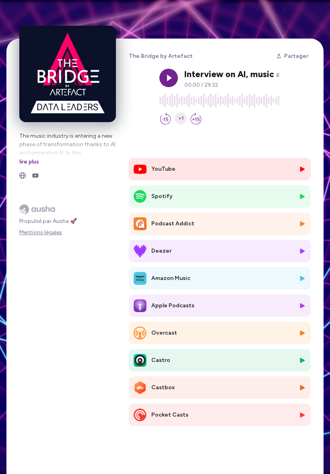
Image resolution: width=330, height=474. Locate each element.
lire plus (29, 161)
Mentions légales (40, 232)
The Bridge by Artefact (161, 56)
